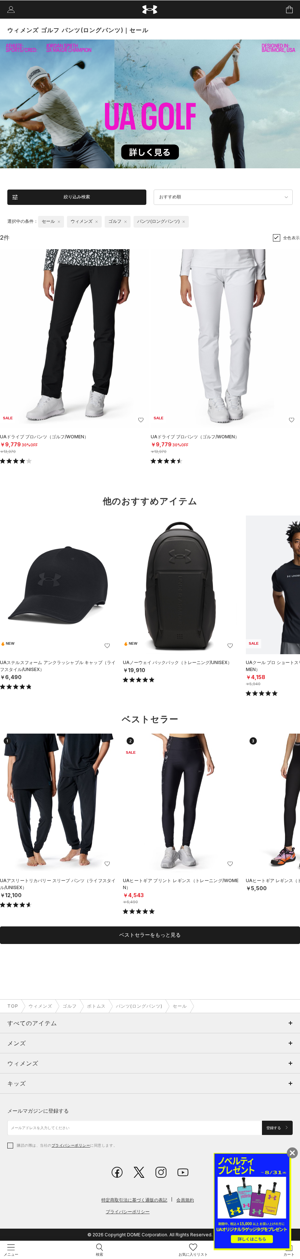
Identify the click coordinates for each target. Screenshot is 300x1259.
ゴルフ (70, 1006)
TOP (12, 1006)
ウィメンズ (40, 1006)
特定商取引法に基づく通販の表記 (134, 1200)
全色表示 (291, 237)
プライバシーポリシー (71, 1145)
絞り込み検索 (77, 196)
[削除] (59, 222)
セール (180, 1006)
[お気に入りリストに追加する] (141, 420)
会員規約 (185, 1200)
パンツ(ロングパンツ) (139, 1006)
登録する (274, 1128)
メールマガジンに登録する (38, 1111)
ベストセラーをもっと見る (150, 935)
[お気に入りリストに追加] (107, 646)
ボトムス (96, 1006)
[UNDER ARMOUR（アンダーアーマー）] (150, 9)
